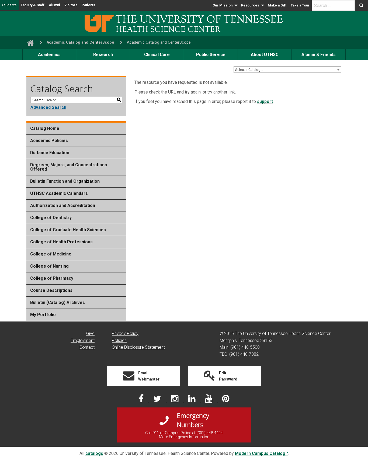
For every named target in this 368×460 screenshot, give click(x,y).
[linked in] (192, 400)
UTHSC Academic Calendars (59, 193)
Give (90, 333)
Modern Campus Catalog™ (261, 453)
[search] (333, 5)
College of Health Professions (61, 241)
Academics (49, 54)
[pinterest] (226, 400)
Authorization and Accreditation (62, 205)
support (265, 101)
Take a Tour (300, 5)
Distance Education (49, 152)
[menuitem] (224, 5)
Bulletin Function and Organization (65, 181)
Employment (83, 340)
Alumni (54, 5)
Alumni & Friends (318, 54)
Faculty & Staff (32, 5)
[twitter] (158, 400)
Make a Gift (277, 5)
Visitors (70, 5)
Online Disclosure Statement (138, 347)
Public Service (210, 54)
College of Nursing (49, 266)
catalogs (94, 453)
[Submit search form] (361, 5)
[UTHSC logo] (184, 23)
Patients (88, 5)
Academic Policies (49, 140)
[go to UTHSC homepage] (28, 42)
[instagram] (175, 400)
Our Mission (222, 5)
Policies (119, 340)
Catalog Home (44, 128)
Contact (87, 347)
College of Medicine (50, 254)
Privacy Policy (125, 333)
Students (9, 5)
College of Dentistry (51, 217)
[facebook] (141, 400)
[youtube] (209, 400)
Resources (250, 5)
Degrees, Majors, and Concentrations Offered (68, 167)
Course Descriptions (51, 290)
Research (103, 54)
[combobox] (287, 69)
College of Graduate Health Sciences (68, 229)
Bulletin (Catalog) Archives (57, 302)
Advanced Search (48, 107)
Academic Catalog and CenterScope (80, 42)
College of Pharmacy (51, 278)
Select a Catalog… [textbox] (249, 70)
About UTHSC (265, 54)
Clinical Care (157, 54)
